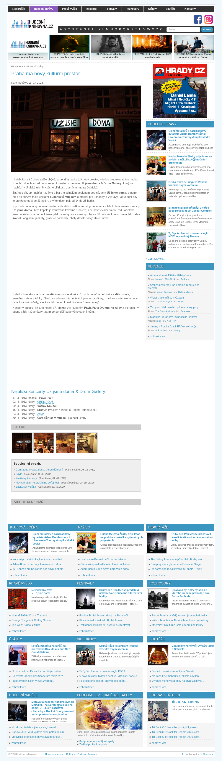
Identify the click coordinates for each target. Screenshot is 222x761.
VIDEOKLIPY (86, 639)
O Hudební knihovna (53, 754)
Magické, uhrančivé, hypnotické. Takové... (174, 317)
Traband (185, 279)
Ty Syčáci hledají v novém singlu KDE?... (103, 671)
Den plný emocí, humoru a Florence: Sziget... (177, 564)
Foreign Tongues (163, 292)
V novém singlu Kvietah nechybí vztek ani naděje (108, 676)
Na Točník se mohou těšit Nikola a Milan (175, 676)
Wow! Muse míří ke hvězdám (167, 297)
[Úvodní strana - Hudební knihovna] (35, 21)
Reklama (70, 754)
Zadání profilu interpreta (93, 744)
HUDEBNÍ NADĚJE (23, 695)
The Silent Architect (165, 311)
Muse (181, 301)
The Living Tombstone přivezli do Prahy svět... (177, 559)
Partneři (81, 754)
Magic (158, 321)
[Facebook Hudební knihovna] (198, 19)
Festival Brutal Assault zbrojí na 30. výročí (103, 615)
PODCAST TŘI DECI (164, 695)
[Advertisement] (83, 515)
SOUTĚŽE (157, 639)
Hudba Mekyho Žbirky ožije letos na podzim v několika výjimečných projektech (190, 159)
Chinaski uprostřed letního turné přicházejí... (106, 564)
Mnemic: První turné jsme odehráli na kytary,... (179, 625)
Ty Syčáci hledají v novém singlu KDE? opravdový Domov (188, 235)
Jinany (177, 330)
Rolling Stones (185, 292)
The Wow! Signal (163, 301)
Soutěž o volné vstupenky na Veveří (173, 671)
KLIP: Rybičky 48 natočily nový (111, 55)
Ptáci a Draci (161, 330)
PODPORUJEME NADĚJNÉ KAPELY (104, 695)
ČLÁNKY (15, 639)
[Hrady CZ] (180, 91)
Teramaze (185, 311)
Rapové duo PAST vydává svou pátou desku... (38, 732)
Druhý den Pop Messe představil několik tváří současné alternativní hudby (192, 537)
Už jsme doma (42, 593)
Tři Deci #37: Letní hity (185, 701)
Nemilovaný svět (41, 590)
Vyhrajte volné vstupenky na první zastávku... (178, 680)
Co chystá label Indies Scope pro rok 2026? (37, 676)
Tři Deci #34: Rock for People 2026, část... (176, 736)
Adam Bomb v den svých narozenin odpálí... (38, 564)
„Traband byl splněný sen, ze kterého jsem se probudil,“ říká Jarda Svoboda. (191, 593)
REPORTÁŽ (182, 54)
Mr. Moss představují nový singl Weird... (34, 727)
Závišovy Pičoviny (26, 478)
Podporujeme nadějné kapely (96, 741)
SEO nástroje (207, 754)
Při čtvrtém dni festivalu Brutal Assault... (102, 620)
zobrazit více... (156, 258)
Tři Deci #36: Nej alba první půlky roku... (175, 727)
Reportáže (158, 527)
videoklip (114, 57)
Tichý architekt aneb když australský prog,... (175, 307)
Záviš (40, 414)
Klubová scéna (24, 527)
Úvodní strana (18, 66)
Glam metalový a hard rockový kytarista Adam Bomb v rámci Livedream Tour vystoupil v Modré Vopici (189, 135)
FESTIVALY (85, 583)
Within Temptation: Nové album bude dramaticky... (181, 620)
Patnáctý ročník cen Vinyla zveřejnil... (33, 680)
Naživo (84, 527)
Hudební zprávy (35, 66)
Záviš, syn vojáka (26, 486)
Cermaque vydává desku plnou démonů (39, 469)
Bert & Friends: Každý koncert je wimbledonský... (180, 615)
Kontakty (92, 754)
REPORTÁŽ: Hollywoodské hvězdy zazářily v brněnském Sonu (69, 55)
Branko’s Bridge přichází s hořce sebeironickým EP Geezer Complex (190, 209)
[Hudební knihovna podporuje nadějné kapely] (109, 715)
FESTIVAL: (140, 54)
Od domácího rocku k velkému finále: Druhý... (177, 569)
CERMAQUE (45, 401)
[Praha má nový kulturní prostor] (22, 443)
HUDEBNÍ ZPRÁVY (162, 124)
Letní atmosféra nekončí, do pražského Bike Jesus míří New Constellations (50, 649)
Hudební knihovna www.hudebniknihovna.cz (28, 55)
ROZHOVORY (160, 583)
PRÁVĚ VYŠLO (20, 583)
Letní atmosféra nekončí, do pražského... (104, 559)
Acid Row (171, 321)
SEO (183, 754)
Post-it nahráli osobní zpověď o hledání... (103, 680)
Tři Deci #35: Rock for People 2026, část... (176, 732)
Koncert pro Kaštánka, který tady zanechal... (38, 559)
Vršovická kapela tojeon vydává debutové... (36, 736)
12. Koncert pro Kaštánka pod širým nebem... (39, 569)
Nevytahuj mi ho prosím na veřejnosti (37, 482)
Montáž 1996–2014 (165, 279)
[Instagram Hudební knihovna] (208, 19)
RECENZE (155, 266)
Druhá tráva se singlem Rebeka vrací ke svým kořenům (187, 184)
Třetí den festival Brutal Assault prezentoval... (105, 625)
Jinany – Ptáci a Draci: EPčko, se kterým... (174, 326)
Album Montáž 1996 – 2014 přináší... (171, 275)
